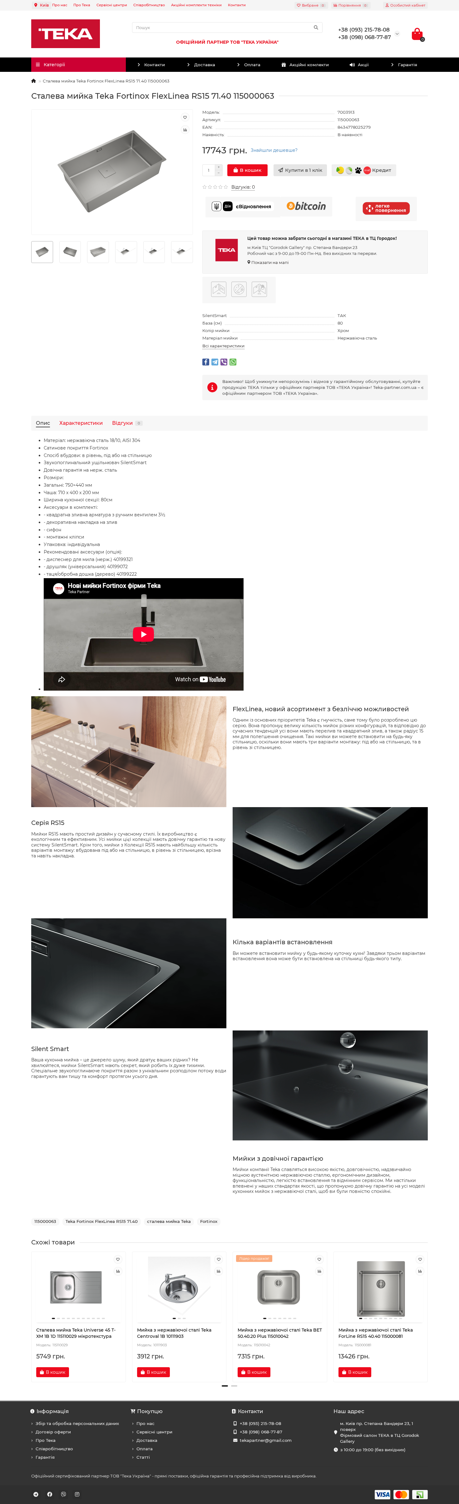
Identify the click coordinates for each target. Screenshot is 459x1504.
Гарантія (407, 64)
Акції (363, 64)
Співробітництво (149, 5)
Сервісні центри (111, 5)
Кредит (381, 170)
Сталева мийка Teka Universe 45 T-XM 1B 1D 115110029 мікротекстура (76, 1333)
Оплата (252, 64)
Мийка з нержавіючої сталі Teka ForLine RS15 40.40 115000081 (375, 1333)
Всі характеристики (223, 345)
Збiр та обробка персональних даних (77, 1423)
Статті (143, 1457)
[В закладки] (185, 117)
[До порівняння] (185, 129)
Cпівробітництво (54, 1448)
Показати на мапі (270, 262)
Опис (43, 423)
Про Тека (81, 5)
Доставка (204, 64)
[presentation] (32, 1314)
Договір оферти (53, 1431)
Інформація (53, 1411)
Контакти (237, 5)
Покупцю (150, 1411)
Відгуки (126, 423)
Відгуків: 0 (243, 187)
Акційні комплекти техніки (196, 5)
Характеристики (81, 423)
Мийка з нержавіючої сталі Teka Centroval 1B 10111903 (174, 1333)
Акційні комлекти (309, 64)
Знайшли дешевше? (274, 150)
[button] (225, 1386)
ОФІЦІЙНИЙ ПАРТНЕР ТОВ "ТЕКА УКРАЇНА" (227, 42)
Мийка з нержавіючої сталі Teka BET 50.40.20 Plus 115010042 (280, 1333)
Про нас (59, 5)
